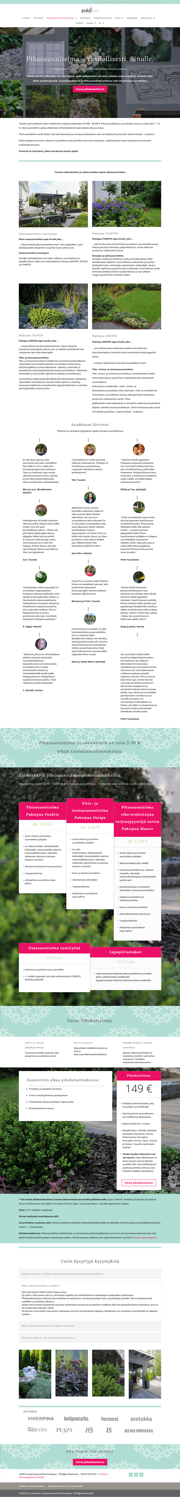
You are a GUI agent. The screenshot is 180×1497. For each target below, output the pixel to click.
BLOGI (118, 18)
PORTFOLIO (85, 18)
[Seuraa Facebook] (131, 1475)
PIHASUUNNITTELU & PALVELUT (60, 18)
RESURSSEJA (132, 18)
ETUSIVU (26, 18)
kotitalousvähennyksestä (144, 1237)
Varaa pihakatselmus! (90, 89)
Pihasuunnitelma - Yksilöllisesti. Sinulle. (90, 59)
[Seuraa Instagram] (141, 1475)
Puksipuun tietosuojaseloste (105, 2)
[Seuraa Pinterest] (136, 1475)
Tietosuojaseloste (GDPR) (31, 1477)
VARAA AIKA (146, 18)
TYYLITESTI (38, 18)
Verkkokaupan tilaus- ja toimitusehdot (133, 2)
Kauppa (90, 23)
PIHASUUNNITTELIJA (103, 18)
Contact (103, 1474)
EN (100, 23)
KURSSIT (79, 23)
